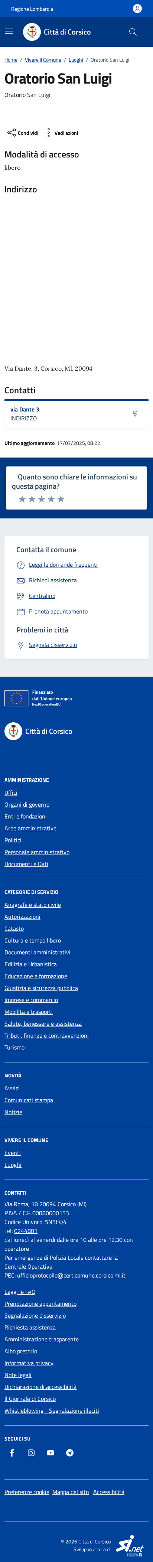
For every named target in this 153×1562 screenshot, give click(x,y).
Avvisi (12, 1088)
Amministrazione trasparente (41, 1339)
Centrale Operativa (28, 1266)
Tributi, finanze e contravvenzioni (46, 1035)
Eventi (12, 1152)
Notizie (13, 1111)
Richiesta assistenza (30, 1327)
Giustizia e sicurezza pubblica (41, 987)
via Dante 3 (24, 409)
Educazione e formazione (35, 976)
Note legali (18, 1374)
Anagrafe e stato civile (32, 904)
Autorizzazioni (22, 916)
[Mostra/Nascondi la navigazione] (8, 31)
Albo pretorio (20, 1351)
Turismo (14, 1047)
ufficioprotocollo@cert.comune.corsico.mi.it (71, 1275)
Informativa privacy (28, 1362)
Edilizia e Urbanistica (30, 964)
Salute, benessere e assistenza (43, 1023)
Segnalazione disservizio (35, 1315)
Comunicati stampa (28, 1100)
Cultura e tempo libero (32, 940)
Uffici (10, 792)
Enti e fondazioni (25, 816)
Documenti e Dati (26, 863)
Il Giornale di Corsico (30, 1398)
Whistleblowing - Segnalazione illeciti (51, 1410)
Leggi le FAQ (20, 1291)
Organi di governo (26, 804)
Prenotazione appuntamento (40, 1303)
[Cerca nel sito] (133, 32)
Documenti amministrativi (37, 952)
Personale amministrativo (36, 851)
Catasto (14, 928)
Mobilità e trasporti (28, 1011)
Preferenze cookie (26, 1491)
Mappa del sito (70, 1491)
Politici (13, 840)
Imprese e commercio (31, 999)
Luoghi (13, 1164)
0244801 (26, 1230)
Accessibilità (108, 1491)
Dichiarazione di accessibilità (40, 1386)
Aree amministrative (30, 828)
